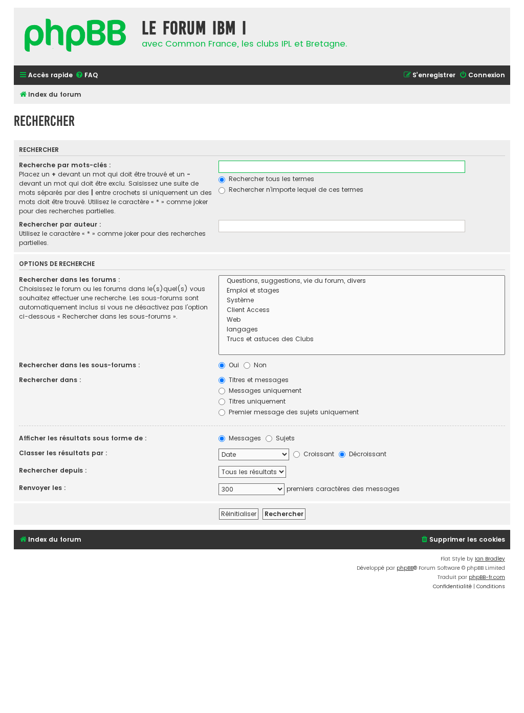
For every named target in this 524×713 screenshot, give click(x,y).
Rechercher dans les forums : (69, 279)
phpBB (405, 568)
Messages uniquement (264, 390)
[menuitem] (86, 75)
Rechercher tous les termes (270, 178)
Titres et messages (258, 379)
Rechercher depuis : (53, 470)
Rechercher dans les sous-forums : (79, 365)
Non (259, 365)
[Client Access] (362, 310)
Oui (233, 365)
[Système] (362, 300)
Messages (244, 438)
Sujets (284, 438)
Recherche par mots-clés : (65, 165)
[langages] (362, 330)
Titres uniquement (256, 401)
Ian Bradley (490, 559)
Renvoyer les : (42, 487)
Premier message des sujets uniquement (293, 412)
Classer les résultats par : (63, 453)
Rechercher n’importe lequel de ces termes (295, 189)
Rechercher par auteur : (60, 224)
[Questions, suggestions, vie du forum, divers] (362, 281)
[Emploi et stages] (362, 291)
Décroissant (366, 454)
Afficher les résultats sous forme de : (83, 438)
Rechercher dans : (50, 379)
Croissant (317, 454)
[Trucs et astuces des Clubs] (362, 339)
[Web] (362, 320)
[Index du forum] (75, 36)
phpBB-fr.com (487, 577)
